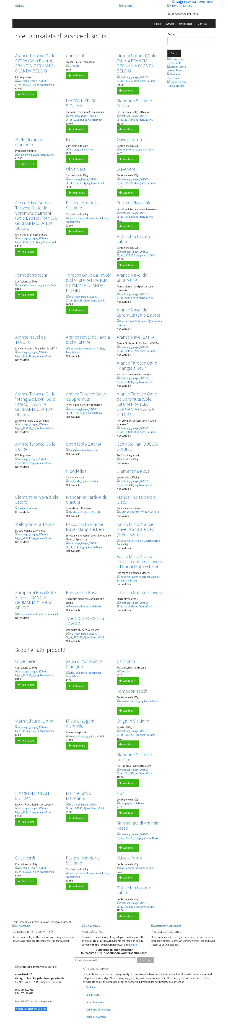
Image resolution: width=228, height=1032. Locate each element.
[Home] (63, 6)
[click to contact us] (183, 926)
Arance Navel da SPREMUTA (132, 277)
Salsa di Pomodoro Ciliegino (84, 663)
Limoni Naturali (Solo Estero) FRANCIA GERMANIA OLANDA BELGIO (137, 63)
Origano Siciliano (133, 721)
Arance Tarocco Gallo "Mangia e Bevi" (137, 365)
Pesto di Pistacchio (134, 203)
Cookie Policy (93, 994)
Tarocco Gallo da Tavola (139, 592)
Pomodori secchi (31, 275)
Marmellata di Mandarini (79, 795)
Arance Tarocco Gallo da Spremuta (86, 396)
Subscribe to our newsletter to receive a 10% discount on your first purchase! (114, 951)
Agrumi (170, 23)
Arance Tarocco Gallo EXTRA (35, 446)
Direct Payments (95, 1002)
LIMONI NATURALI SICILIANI (83, 103)
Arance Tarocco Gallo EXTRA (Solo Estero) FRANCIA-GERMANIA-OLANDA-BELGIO (35, 63)
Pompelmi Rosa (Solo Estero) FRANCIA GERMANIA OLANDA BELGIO (35, 600)
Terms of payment (96, 1016)
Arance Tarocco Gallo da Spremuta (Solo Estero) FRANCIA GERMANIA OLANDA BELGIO (137, 404)
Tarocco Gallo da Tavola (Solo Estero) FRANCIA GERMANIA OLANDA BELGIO (88, 282)
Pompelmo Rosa (81, 592)
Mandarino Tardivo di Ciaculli (86, 499)
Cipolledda (76, 471)
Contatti (202, 23)
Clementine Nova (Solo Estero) (37, 499)
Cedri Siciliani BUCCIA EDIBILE (137, 446)
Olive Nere (76, 169)
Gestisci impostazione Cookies (31, 1008)
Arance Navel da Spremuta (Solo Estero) (138, 312)
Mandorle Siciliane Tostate (134, 103)
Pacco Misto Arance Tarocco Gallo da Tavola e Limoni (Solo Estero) (139, 561)
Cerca (170, 34)
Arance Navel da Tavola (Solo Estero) (88, 339)
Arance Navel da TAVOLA (30, 339)
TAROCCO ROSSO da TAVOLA (85, 620)
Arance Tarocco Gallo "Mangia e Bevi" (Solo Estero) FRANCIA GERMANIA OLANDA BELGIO (35, 404)
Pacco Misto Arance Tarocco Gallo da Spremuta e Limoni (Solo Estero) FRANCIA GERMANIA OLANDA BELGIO (36, 215)
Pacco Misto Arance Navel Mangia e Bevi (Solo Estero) (136, 529)
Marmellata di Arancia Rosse (137, 825)
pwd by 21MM (203, 1030)
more (134, 944)
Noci (70, 139)
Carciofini (75, 55)
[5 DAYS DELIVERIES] (188, 6)
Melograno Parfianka (35, 524)
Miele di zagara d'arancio (29, 141)
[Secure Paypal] (114, 926)
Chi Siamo (91, 987)
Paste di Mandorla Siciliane (83, 205)
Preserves (173, 78)
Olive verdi (127, 169)
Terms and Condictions (98, 1009)
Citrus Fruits (174, 62)
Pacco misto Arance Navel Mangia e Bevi (85, 526)
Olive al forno (129, 139)
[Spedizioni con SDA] (44, 926)
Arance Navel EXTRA (136, 337)
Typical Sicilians (176, 85)
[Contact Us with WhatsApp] (140, 6)
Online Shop (186, 23)
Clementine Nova (133, 471)
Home (157, 23)
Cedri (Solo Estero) (83, 444)
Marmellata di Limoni (35, 721)
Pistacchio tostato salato (133, 238)
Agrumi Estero (175, 70)
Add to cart (27, 94)
